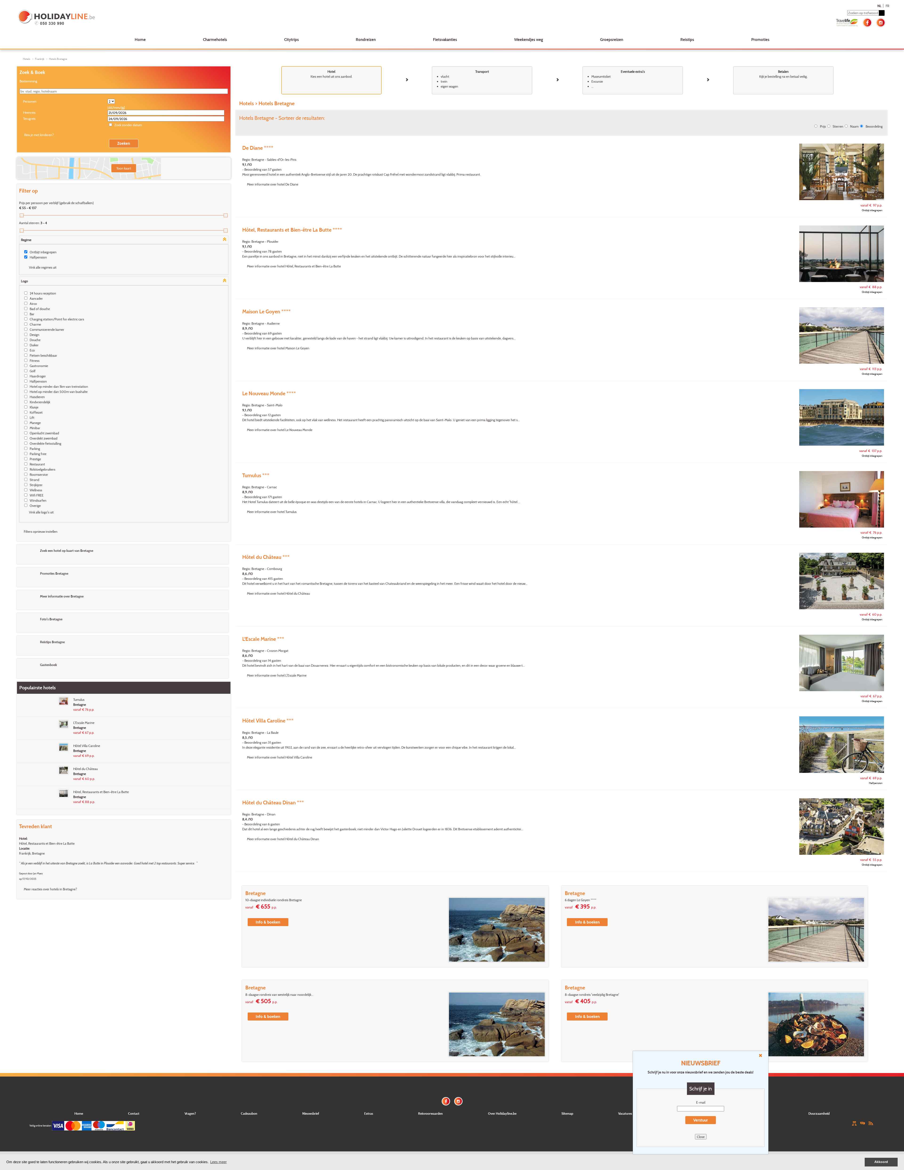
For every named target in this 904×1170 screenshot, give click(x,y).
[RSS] (871, 1123)
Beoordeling (874, 126)
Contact (133, 1113)
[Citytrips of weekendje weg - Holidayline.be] (196, 17)
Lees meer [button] (218, 1162)
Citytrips (291, 39)
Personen (29, 101)
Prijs (823, 126)
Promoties (760, 39)
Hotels (26, 59)
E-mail (700, 1102)
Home (140, 39)
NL (879, 6)
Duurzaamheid (819, 1113)
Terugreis (29, 119)
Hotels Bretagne (58, 59)
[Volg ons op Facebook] (867, 22)
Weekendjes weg (528, 39)
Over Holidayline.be (502, 1113)
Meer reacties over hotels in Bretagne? (50, 889)
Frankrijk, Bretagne (32, 853)
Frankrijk (39, 59)
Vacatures (625, 1113)
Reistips (687, 39)
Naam (854, 126)
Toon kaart (123, 168)
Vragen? (190, 1113)
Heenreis (29, 112)
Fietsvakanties (445, 39)
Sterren (838, 126)
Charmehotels (215, 39)
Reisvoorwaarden (430, 1113)
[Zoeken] (881, 13)
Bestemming (28, 81)
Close (701, 1137)
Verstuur (700, 1120)
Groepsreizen (611, 39)
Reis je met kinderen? (39, 135)
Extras (368, 1113)
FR (887, 6)
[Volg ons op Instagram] (880, 22)
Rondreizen (366, 39)
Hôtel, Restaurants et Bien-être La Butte (47, 843)
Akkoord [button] (881, 1162)
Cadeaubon (249, 1113)
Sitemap (567, 1113)
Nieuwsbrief (310, 1113)
